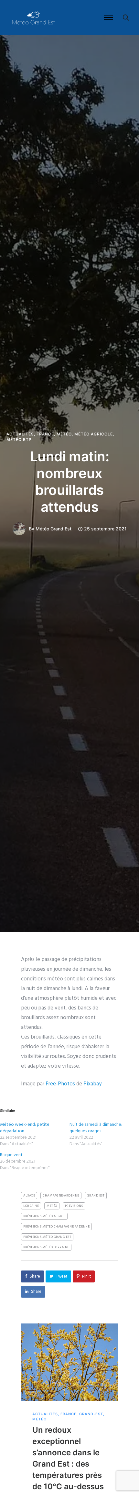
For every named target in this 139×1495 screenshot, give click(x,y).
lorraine (31, 1205)
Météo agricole (93, 434)
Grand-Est (91, 1414)
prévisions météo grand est (47, 1236)
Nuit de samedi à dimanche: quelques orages (96, 1128)
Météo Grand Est (53, 529)
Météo (64, 434)
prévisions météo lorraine (46, 1247)
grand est (96, 1195)
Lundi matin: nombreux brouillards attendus (69, 481)
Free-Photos (60, 1084)
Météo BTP (19, 440)
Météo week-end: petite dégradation (24, 1128)
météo (52, 1205)
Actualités (20, 434)
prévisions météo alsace (44, 1216)
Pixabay (92, 1084)
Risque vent (11, 1155)
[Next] (132, 1426)
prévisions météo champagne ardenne (56, 1226)
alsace (29, 1195)
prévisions (74, 1205)
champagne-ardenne (61, 1195)
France (45, 434)
